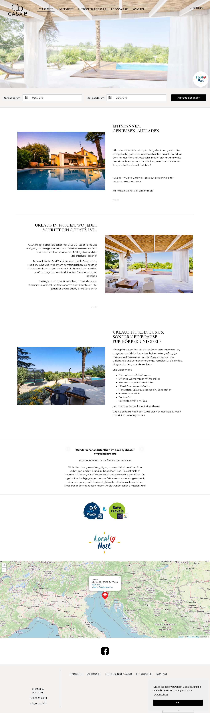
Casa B (102, 456)
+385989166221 (38, 697)
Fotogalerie (119, 9)
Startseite (46, 9)
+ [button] (4, 565)
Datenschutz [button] (161, 694)
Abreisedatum (95, 98)
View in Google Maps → (102, 587)
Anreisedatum (12, 98)
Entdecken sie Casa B (92, 9)
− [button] (4, 570)
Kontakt (138, 9)
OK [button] (178, 702)
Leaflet (181, 636)
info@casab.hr (38, 703)
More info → (97, 584)
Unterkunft (66, 9)
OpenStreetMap (193, 636)
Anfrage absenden (189, 98)
